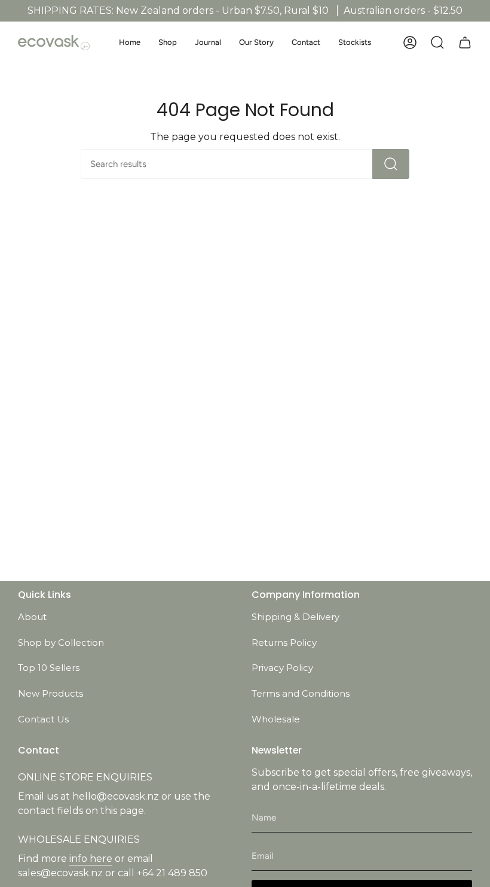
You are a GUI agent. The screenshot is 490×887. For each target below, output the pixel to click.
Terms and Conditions (301, 693)
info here (90, 858)
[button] (167, 42)
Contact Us (43, 719)
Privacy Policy (282, 667)
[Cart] (465, 42)
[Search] (390, 164)
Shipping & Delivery (295, 616)
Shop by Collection (61, 642)
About (32, 616)
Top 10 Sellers (48, 667)
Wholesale (276, 719)
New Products (50, 693)
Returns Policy (284, 642)
